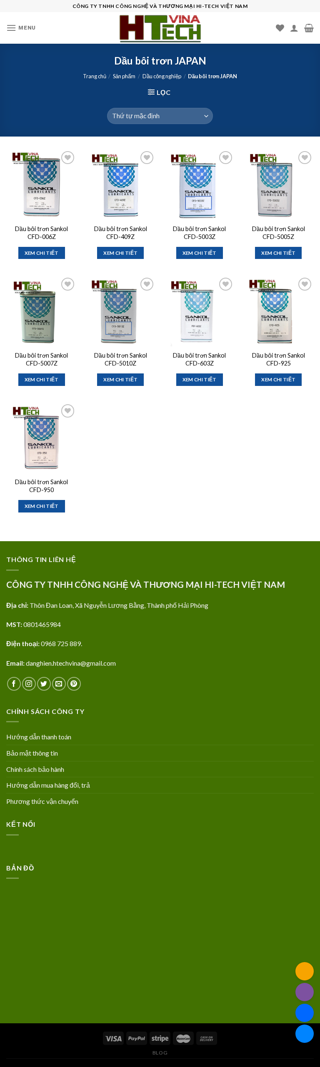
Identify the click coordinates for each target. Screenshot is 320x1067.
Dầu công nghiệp (161, 76)
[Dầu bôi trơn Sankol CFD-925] (278, 311)
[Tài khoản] (294, 28)
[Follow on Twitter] (44, 684)
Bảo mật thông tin (32, 753)
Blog (160, 1053)
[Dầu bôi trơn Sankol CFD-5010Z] (120, 311)
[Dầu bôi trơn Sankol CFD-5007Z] (41, 311)
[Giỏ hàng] (309, 28)
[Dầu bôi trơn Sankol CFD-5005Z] (278, 184)
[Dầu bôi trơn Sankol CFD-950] (41, 437)
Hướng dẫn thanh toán (38, 737)
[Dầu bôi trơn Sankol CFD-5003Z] (199, 184)
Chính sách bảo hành (35, 769)
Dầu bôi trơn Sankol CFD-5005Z (278, 232)
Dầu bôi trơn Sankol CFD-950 (41, 485)
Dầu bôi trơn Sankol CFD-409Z (120, 232)
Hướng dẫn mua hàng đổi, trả (48, 785)
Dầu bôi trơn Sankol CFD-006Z (41, 232)
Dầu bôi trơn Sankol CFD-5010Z (120, 359)
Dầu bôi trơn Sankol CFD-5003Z (199, 232)
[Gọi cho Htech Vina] (304, 992)
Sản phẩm (124, 76)
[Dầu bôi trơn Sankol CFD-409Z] (120, 184)
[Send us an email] (59, 684)
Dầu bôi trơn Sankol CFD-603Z (199, 359)
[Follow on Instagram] (29, 684)
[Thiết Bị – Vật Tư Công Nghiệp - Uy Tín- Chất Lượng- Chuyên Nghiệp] (160, 28)
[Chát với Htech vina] (304, 1034)
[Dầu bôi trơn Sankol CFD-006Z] (41, 184)
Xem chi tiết (42, 253)
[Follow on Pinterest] (74, 684)
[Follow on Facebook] (14, 684)
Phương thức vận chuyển (42, 801)
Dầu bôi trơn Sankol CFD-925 (278, 359)
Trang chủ (94, 76)
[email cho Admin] (304, 971)
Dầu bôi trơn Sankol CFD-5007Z (41, 359)
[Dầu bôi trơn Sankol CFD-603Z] (199, 311)
